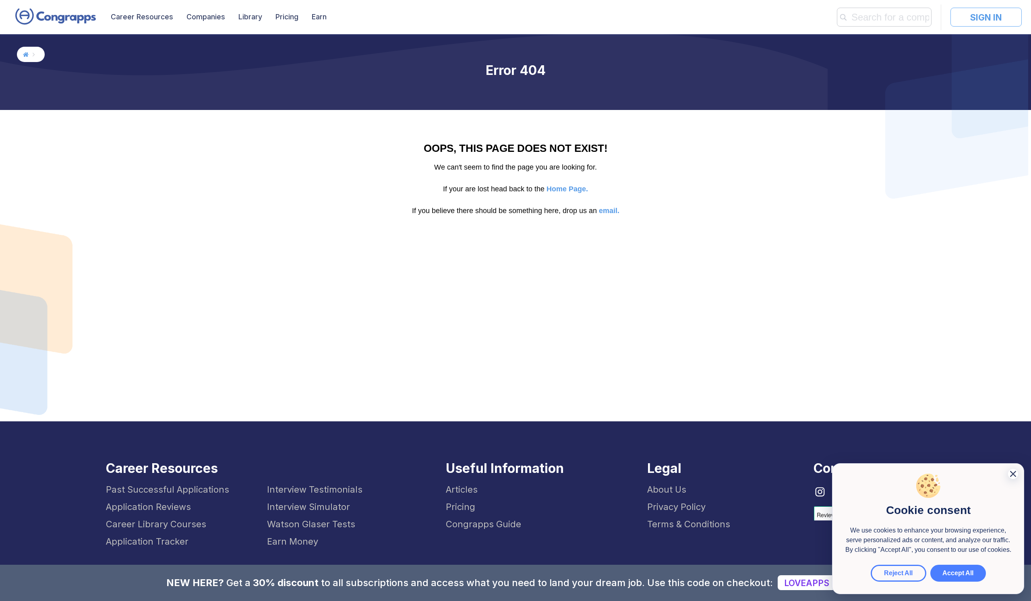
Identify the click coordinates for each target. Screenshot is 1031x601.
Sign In (986, 17)
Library (250, 16)
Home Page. (567, 189)
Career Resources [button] (142, 16)
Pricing (286, 16)
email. (609, 211)
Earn (319, 16)
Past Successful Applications (167, 489)
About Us (666, 489)
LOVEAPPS (806, 583)
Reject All (898, 573)
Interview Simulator (308, 506)
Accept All (957, 573)
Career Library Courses (156, 524)
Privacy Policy (676, 506)
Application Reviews (148, 506)
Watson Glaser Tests (311, 524)
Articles (462, 489)
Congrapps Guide (483, 524)
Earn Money (292, 541)
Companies (205, 16)
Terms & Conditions (688, 524)
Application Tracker (147, 541)
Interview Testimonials (314, 489)
